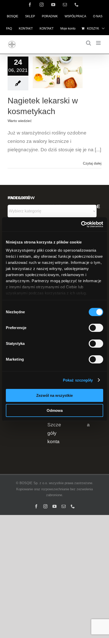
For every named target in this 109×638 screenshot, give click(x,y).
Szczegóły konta (54, 433)
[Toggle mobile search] (88, 43)
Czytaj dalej (92, 163)
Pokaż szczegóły (78, 380)
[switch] (96, 328)
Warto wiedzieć (20, 121)
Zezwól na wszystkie (54, 395)
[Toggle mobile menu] (98, 43)
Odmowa (55, 410)
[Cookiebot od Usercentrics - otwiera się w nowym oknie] (81, 224)
